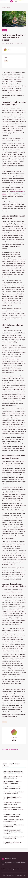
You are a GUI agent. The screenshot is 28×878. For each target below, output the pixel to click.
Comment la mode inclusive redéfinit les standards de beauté (14, 837)
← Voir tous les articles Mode (10, 749)
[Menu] (16, 1)
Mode (8, 7)
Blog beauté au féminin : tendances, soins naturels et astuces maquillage (13, 772)
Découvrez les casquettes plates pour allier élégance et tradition (14, 792)
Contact (20, 869)
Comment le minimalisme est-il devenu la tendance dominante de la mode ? (13, 809)
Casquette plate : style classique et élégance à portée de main (13, 782)
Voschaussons (10, 858)
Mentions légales (11, 869)
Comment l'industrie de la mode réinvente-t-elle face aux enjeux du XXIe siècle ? (13, 831)
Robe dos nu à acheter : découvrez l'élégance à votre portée (13, 777)
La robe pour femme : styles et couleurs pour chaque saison (12, 815)
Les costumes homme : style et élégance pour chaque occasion (12, 787)
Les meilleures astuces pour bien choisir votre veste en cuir (12, 803)
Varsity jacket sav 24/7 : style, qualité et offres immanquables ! (13, 820)
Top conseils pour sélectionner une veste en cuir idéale (13, 843)
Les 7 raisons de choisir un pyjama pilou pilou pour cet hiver (13, 798)
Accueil (3, 7)
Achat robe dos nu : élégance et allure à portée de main (14, 825)
